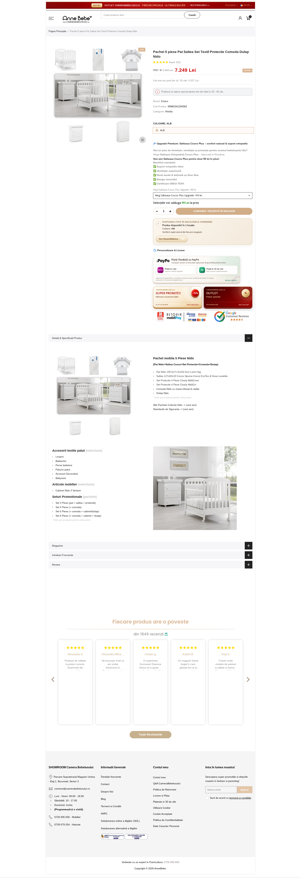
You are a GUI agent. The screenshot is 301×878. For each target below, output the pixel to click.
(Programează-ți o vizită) (68, 809)
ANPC (104, 813)
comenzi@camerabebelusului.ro (72, 788)
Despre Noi (107, 791)
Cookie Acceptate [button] (162, 814)
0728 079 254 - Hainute (67, 824)
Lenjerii (60, 456)
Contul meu (159, 777)
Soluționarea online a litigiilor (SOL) (120, 820)
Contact (105, 784)
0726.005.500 (171, 862)
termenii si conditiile (240, 797)
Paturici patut (63, 469)
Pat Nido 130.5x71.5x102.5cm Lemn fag (178, 371)
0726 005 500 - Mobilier (67, 817)
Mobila (169, 111)
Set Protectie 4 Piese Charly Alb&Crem (177, 380)
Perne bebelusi (64, 465)
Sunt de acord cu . (231, 797)
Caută (192, 15)
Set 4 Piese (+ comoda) (69, 507)
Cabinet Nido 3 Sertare (68, 490)
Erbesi (164, 101)
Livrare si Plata (161, 795)
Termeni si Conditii (111, 806)
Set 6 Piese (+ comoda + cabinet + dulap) (78, 515)
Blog (103, 799)
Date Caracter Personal (166, 826)
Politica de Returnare (164, 789)
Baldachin (61, 461)
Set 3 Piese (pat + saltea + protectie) (76, 502)
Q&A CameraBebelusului (166, 783)
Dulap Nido (162, 393)
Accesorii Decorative (67, 473)
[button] (161, 62)
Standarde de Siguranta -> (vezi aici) (173, 409)
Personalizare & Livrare (171, 250)
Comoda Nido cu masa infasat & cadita (177, 389)
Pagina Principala (57, 31)
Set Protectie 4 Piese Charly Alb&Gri (176, 384)
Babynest (61, 478)
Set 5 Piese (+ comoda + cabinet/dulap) (77, 511)
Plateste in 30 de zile (164, 801)
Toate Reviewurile (150, 734)
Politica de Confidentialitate (168, 820)
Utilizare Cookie (161, 807)
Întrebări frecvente (111, 776)
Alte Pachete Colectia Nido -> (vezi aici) (174, 405)
